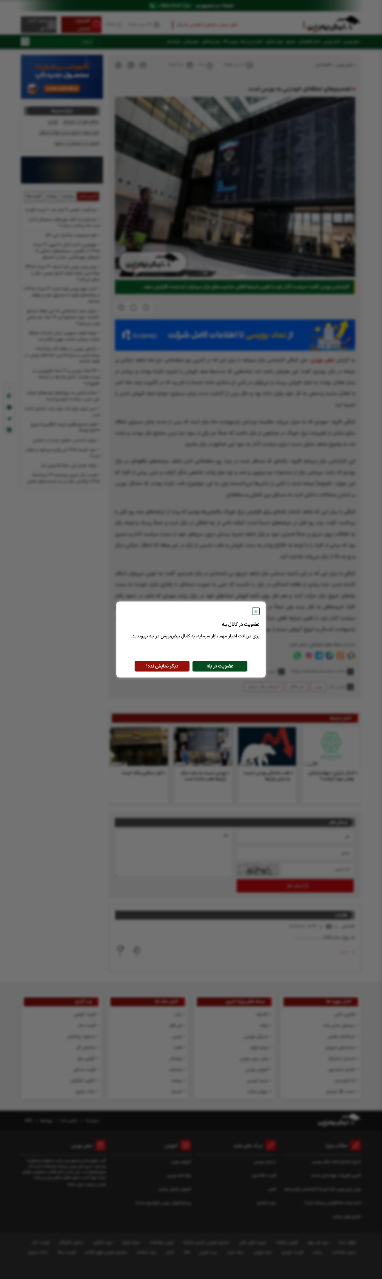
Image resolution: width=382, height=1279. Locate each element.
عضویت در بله (220, 666)
